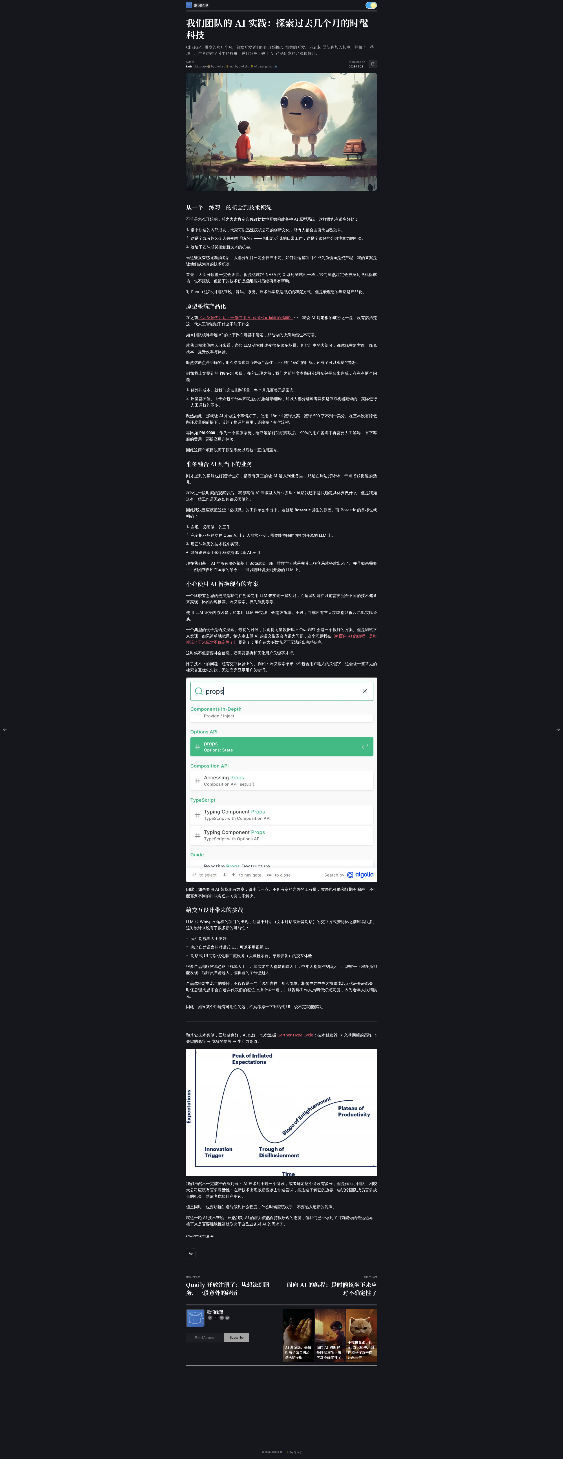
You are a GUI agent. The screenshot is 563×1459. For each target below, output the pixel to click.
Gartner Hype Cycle (295, 1035)
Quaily (298, 1452)
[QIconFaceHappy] (191, 1253)
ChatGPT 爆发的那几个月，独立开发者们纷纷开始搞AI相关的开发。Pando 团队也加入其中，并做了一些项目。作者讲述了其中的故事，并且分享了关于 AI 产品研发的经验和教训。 (280, 50)
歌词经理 (276, 1452)
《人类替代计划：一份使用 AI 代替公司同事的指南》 (245, 317)
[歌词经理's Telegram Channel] (221, 1318)
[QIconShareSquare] (373, 64)
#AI (212, 1236)
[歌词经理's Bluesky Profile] (227, 1318)
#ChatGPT (192, 1236)
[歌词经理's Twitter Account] (216, 1318)
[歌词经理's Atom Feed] (210, 1318)
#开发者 (204, 1236)
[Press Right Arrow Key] (558, 729)
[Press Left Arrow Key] (5, 729)
